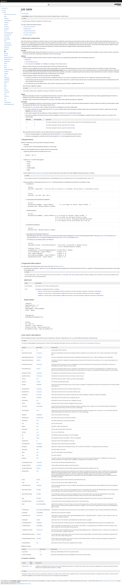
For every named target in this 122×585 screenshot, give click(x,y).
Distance (38, 360)
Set (37, 479)
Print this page (24, 13)
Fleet (5, 41)
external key (82, 343)
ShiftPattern (7, 79)
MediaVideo (7, 61)
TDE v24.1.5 (5, 8)
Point (5, 65)
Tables (4, 12)
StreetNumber (39, 417)
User (5, 100)
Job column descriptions (30, 32)
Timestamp (39, 353)
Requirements (27, 28)
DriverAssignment (8, 32)
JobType (6, 53)
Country (55, 432)
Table (5, 86)
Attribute (6, 18)
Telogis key (97, 343)
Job (5, 51)
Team (5, 94)
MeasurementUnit (8, 57)
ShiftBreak (6, 77)
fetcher (50, 182)
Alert (5, 16)
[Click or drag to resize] (20, 11)
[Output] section (40, 173)
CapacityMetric (7, 20)
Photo (5, 63)
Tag (5, 88)
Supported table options (30, 30)
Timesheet (6, 92)
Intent (30, 159)
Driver (5, 30)
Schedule (6, 71)
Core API (4, 10)
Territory (6, 90)
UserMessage (7, 102)
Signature (6, 81)
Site (5, 84)
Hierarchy (6, 47)
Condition (6, 26)
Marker (6, 55)
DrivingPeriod (7, 35)
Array (37, 509)
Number (38, 381)
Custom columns (28, 35)
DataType (6, 28)
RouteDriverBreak (8, 69)
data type (71, 338)
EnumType (39, 394)
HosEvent (6, 49)
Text (37, 378)
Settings (6, 73)
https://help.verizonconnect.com (108, 580)
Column (6, 24)
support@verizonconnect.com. (23, 583)
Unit (5, 98)
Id (36, 350)
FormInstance (7, 43)
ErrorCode (6, 37)
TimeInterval (39, 515)
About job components (29, 26)
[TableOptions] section (58, 266)
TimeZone (6, 96)
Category (6, 22)
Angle (37, 435)
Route (5, 67)
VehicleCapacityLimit (9, 104)
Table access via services (10, 14)
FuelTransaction (8, 45)
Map (37, 504)
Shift (5, 75)
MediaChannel (7, 59)
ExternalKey (7, 39)
